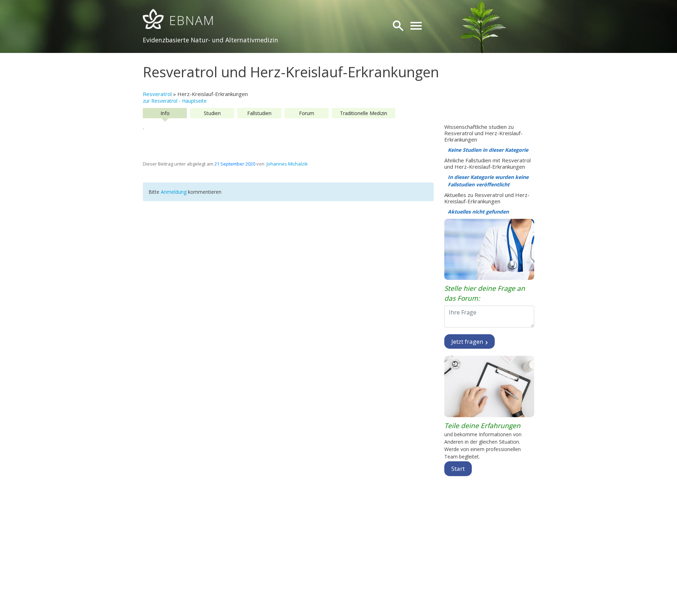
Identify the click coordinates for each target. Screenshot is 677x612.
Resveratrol (157, 93)
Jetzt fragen (467, 341)
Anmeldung (174, 191)
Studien (212, 113)
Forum (306, 113)
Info (165, 113)
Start (458, 468)
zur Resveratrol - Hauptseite (175, 100)
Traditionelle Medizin (363, 113)
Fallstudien (259, 113)
